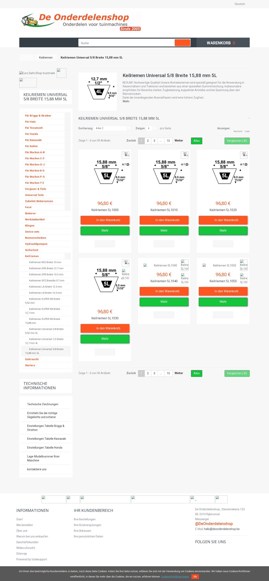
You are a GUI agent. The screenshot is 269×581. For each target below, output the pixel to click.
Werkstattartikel (35, 219)
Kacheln (238, 131)
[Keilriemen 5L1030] (105, 282)
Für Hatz (30, 121)
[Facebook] (198, 549)
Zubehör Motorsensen (39, 201)
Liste (247, 131)
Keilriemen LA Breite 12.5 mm (45, 286)
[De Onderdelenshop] (80, 22)
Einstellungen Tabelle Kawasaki (46, 438)
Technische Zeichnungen (42, 404)
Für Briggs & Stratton (38, 115)
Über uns (21, 530)
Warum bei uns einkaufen (32, 536)
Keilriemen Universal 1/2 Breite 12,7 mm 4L (44, 341)
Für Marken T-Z (34, 182)
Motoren (30, 213)
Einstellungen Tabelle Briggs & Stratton (45, 427)
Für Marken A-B (35, 152)
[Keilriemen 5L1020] (223, 173)
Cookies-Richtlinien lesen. (175, 576)
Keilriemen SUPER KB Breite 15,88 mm (42, 321)
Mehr (126, 101)
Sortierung (85, 128)
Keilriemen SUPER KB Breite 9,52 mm (42, 300)
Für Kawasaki (33, 140)
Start (19, 519)
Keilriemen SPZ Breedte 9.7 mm (46, 280)
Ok (195, 576)
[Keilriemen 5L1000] (105, 173)
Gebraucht (31, 359)
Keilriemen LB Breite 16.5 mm (45, 292)
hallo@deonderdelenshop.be (222, 529)
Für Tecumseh (34, 127)
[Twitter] (204, 549)
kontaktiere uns (36, 469)
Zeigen (140, 128)
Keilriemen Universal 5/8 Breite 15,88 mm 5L (44, 351)
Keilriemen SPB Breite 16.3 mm (46, 274)
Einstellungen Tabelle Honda (44, 447)
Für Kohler (31, 146)
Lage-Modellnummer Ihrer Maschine (43, 458)
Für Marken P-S (35, 176)
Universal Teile (34, 195)
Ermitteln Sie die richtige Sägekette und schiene (42, 415)
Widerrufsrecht (25, 547)
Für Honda (31, 133)
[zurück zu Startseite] (26, 57)
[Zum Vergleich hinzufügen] (105, 243)
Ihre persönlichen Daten (88, 536)
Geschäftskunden (27, 542)
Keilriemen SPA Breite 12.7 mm (46, 268)
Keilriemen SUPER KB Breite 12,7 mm (42, 310)
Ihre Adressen (82, 530)
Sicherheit (31, 250)
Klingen (29, 225)
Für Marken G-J (35, 164)
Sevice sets (32, 231)
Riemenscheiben (35, 237)
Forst (28, 207)
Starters (30, 365)
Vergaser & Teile (35, 188)
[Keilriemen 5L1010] (164, 173)
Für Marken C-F (34, 158)
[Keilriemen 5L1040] (164, 263)
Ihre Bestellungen (85, 519)
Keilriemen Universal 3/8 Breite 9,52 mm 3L (44, 331)
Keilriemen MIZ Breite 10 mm (45, 262)
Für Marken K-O (34, 170)
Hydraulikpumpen (36, 243)
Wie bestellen (24, 525)
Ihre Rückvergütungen (87, 525)
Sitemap (21, 553)
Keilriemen (32, 256)
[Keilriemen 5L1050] (223, 263)
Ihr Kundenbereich (93, 510)
